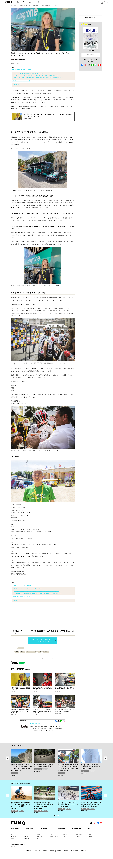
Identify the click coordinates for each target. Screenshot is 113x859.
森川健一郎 (16, 84)
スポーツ (23, 651)
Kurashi (15, 846)
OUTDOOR (15, 829)
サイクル (17, 651)
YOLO (12, 846)
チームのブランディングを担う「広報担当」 (22, 69)
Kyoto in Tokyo (27, 838)
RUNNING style (27, 836)
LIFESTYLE (60, 829)
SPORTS (22, 773)
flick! (64, 836)
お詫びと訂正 (84, 850)
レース (39, 651)
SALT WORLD (79, 834)
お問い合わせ (37, 850)
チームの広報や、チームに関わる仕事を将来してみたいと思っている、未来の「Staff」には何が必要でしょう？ (39, 77)
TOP (11, 5)
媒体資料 (52, 850)
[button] (7, 758)
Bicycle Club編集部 (35, 723)
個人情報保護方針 (74, 850)
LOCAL (90, 829)
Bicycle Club (16, 5)
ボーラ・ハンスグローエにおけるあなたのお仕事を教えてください (29, 73)
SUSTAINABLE (77, 829)
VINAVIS (51, 834)
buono (90, 836)
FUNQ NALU (39, 836)
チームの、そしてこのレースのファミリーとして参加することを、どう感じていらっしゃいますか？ (36, 75)
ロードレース (21, 648)
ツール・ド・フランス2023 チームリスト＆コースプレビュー (42, 640)
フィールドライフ (66, 834)
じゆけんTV (78, 836)
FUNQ (12, 834)
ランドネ (26, 834)
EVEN (90, 834)
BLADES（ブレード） (54, 836)
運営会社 (45, 850)
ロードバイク (46, 651)
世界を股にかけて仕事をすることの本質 (21, 81)
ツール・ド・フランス (31, 651)
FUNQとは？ (29, 850)
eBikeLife (12, 838)
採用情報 (59, 850)
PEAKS (38, 834)
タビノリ (39, 838)
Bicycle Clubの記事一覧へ (90, 17)
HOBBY (44, 829)
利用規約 (66, 850)
